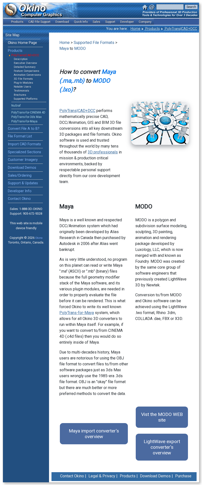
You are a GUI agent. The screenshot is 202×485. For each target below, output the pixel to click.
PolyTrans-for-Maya (24, 121)
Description (21, 59)
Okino (38, 238)
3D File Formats (23, 78)
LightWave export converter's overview (162, 447)
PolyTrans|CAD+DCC (180, 29)
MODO (80, 48)
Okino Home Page (22, 43)
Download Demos (22, 168)
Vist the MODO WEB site (162, 417)
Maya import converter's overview (94, 433)
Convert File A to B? (23, 129)
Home (135, 29)
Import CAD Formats (24, 144)
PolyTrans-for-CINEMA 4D (28, 112)
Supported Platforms (25, 98)
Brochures (20, 94)
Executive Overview (25, 63)
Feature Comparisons (26, 71)
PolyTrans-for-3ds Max (26, 117)
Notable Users (22, 86)
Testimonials (21, 90)
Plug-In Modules (23, 82)
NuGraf (16, 105)
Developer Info (20, 191)
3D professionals (103, 152)
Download (62, 21)
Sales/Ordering (20, 175)
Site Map (12, 35)
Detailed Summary (24, 67)
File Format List (20, 136)
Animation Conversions (27, 74)
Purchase (183, 476)
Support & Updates (23, 183)
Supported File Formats (94, 42)
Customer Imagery (23, 160)
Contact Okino (19, 199)
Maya (64, 48)
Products (152, 29)
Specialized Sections (24, 152)
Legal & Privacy (101, 476)
